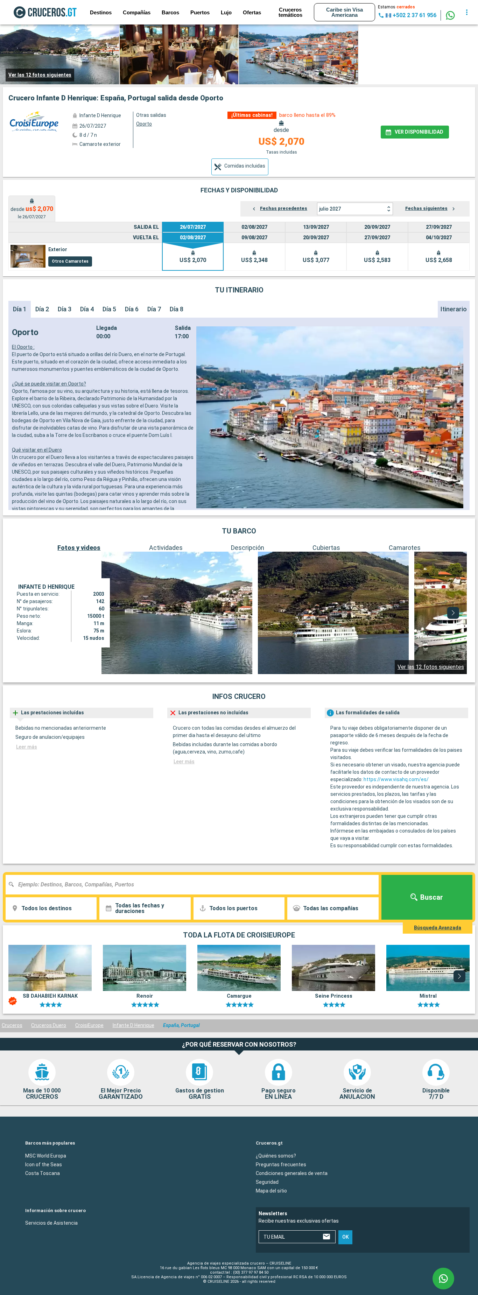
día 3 (64, 309)
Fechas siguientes (426, 208)
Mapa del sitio (271, 1191)
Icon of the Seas (43, 1164)
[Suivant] (453, 613)
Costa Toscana (42, 1173)
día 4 (87, 309)
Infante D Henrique (133, 1025)
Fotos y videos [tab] (78, 547)
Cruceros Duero (48, 1025)
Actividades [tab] (166, 547)
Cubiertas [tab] (326, 547)
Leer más (26, 747)
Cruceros (12, 1025)
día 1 (20, 309)
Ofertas (252, 12)
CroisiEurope (89, 1025)
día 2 (42, 309)
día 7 (154, 309)
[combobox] (194, 884)
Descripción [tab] (247, 547)
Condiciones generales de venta (292, 1173)
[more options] (466, 12)
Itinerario (454, 309)
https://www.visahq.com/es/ (396, 779)
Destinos (101, 12)
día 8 (176, 309)
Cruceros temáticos (290, 12)
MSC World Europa (45, 1156)
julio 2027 (330, 209)
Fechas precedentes (283, 208)
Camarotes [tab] (405, 547)
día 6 (132, 309)
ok (345, 1237)
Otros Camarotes (70, 261)
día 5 (109, 309)
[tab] (239, 166)
